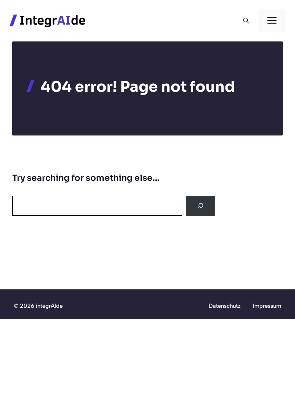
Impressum (267, 305)
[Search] (200, 206)
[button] (246, 20)
